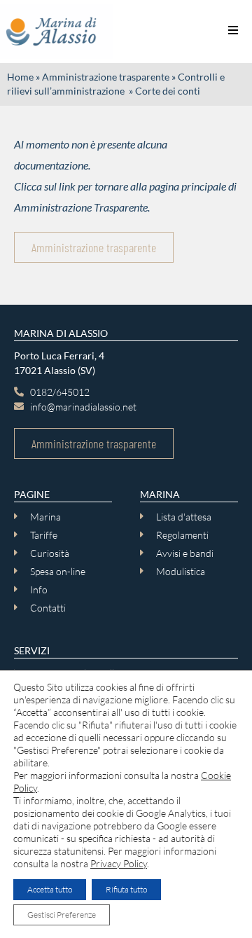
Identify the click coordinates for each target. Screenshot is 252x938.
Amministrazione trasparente (105, 77)
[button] (232, 30)
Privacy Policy (118, 863)
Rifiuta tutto (126, 889)
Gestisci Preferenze (61, 914)
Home (20, 77)
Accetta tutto (49, 889)
